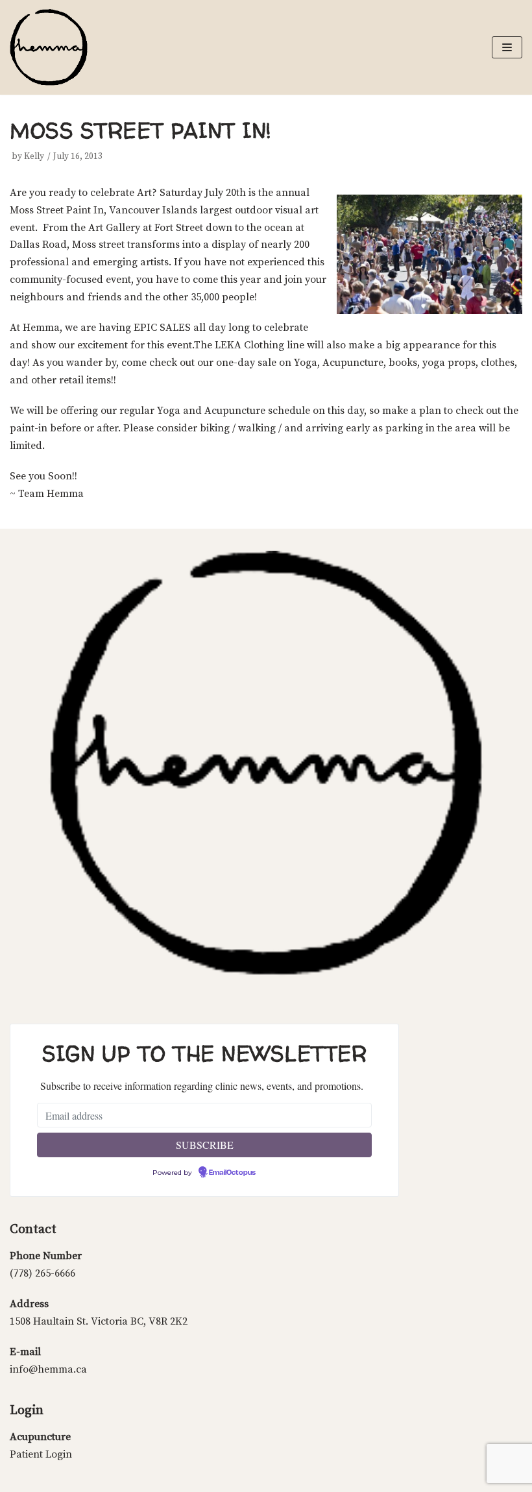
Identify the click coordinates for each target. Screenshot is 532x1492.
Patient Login (41, 1454)
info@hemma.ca (48, 1369)
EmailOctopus (232, 1173)
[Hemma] (49, 47)
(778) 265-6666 (42, 1273)
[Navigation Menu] (507, 47)
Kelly (34, 156)
